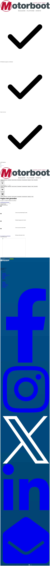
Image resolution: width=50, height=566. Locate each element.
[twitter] (26, 463)
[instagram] (26, 415)
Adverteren (4, 273)
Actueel (3, 281)
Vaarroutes (4, 283)
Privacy (3, 276)
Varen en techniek (5, 285)
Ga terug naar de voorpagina (4, 202)
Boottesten (4, 282)
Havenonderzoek (5, 284)
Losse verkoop (4, 275)
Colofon (3, 277)
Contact (3, 278)
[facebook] (26, 362)
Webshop (3, 286)
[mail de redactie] (26, 563)
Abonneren (4, 274)
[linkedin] (26, 516)
